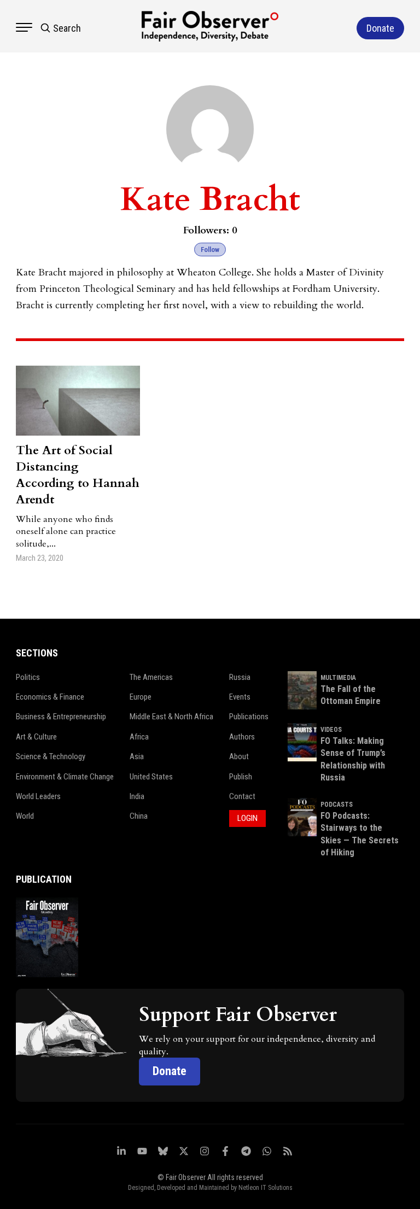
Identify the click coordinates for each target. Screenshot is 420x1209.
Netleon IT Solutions (265, 1188)
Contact (242, 796)
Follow (210, 249)
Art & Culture (36, 737)
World (25, 816)
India (137, 796)
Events (239, 697)
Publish (240, 777)
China (139, 816)
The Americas (151, 677)
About (239, 756)
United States (151, 777)
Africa (139, 737)
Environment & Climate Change (65, 777)
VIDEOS (331, 729)
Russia (239, 677)
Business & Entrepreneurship (61, 716)
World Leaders (38, 796)
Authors (242, 737)
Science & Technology (50, 756)
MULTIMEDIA (338, 678)
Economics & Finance (50, 697)
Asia (137, 756)
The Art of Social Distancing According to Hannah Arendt (77, 475)
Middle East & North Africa (171, 716)
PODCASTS (336, 804)
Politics (28, 677)
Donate (169, 1071)
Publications (249, 716)
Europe (140, 697)
